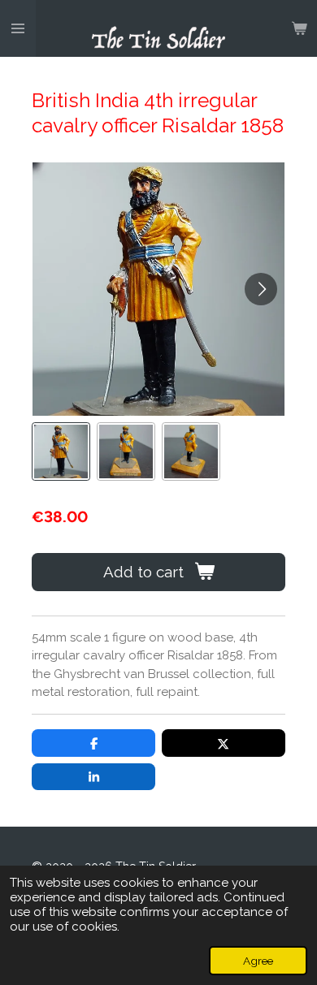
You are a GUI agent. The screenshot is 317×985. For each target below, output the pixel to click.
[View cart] (299, 28)
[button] (61, 451)
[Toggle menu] (18, 28)
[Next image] (261, 289)
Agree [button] (258, 960)
